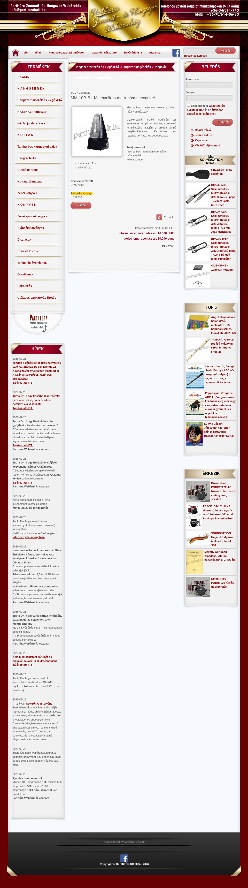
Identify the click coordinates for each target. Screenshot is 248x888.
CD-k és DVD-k (27, 251)
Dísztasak (24, 239)
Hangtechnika (27, 158)
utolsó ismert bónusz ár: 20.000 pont (149, 238)
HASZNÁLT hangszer (31, 112)
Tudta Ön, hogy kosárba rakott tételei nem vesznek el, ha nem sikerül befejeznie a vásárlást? (36, 400)
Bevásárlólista (133, 52)
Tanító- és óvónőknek (32, 263)
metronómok (103, 78)
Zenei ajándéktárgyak (32, 216)
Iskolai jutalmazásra (31, 123)
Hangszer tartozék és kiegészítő (39, 100)
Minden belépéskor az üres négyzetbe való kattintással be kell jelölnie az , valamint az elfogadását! (37, 370)
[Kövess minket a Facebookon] (176, 52)
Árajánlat (155, 52)
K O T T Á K (25, 135)
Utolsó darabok (28, 170)
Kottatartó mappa (29, 181)
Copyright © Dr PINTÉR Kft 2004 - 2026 (124, 864)
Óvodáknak (25, 274)
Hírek (38, 52)
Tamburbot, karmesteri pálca (37, 146)
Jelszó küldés (203, 135)
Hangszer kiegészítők (136, 67)
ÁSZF (141, 841)
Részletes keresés (195, 55)
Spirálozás (24, 286)
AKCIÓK (23, 77)
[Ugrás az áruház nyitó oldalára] (15, 52)
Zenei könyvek (27, 193)
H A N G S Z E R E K (31, 88)
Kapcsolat (201, 140)
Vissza (81, 205)
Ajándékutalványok (30, 228)
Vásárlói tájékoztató (104, 52)
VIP (25, 52)
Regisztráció (203, 130)
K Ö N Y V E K (26, 204)
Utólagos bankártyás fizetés (36, 297)
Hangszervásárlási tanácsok (66, 52)
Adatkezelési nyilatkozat (119, 841)
